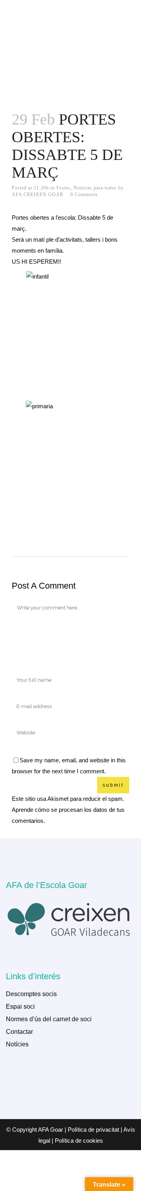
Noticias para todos (95, 188)
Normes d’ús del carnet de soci (49, 1019)
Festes (63, 188)
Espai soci (20, 1006)
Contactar (19, 1031)
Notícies (17, 1044)
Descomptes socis (31, 994)
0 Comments (84, 194)
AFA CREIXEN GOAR (37, 194)
